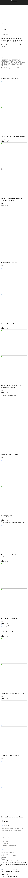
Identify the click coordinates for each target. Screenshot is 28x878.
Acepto (2, 867)
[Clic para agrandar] (3, 24)
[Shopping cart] (26, 2)
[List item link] (14, 842)
